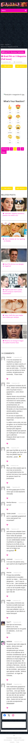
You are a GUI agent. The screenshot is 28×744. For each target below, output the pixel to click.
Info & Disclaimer (8, 740)
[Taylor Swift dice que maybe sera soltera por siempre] (14, 306)
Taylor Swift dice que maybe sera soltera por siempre (13, 316)
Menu (4, 10)
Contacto (12, 742)
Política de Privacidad (19, 740)
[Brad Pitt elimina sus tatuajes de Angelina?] (14, 255)
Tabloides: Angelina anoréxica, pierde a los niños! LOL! (13, 214)
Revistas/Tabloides (17, 52)
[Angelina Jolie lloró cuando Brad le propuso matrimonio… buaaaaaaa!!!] (14, 281)
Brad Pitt (7, 52)
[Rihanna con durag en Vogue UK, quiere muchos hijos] (14, 332)
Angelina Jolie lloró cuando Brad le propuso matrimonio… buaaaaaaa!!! (13, 291)
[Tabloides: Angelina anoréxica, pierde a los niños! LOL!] (14, 204)
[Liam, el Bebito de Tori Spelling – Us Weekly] (14, 230)
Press (17, 742)
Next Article (20, 66)
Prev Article (8, 66)
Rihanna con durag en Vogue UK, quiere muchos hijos (13, 342)
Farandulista (9, 738)
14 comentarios (18, 62)
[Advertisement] (14, 29)
